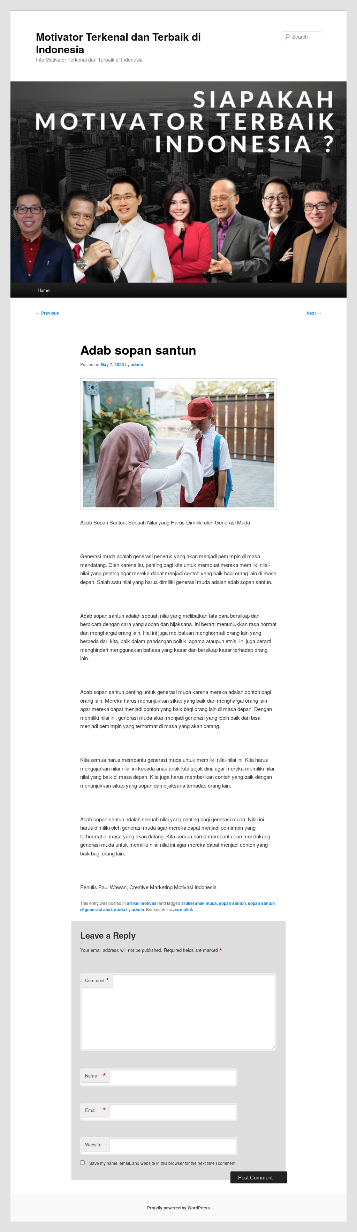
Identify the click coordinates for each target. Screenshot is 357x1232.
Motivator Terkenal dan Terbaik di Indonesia (118, 42)
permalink (183, 909)
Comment (97, 980)
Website (93, 1144)
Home (44, 290)
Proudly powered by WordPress (178, 1208)
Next (313, 313)
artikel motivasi (142, 903)
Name (95, 1075)
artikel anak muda (199, 903)
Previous (47, 313)
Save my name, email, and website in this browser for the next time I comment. (162, 1163)
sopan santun (232, 903)
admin (137, 364)
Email (95, 1110)
